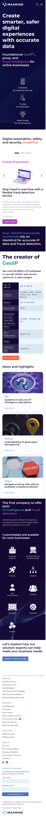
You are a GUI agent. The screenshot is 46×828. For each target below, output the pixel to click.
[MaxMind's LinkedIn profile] (7, 762)
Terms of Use (6, 808)
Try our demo (11, 358)
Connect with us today (15, 658)
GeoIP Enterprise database (12, 694)
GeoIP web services (9, 685)
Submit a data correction (11, 716)
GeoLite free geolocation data (13, 698)
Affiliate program (8, 737)
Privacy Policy (16, 808)
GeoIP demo (6, 709)
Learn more (10, 221)
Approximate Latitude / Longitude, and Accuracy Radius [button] (9, 320)
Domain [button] (6, 341)
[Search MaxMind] (37, 4)
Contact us (6, 758)
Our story (5, 746)
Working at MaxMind (10, 752)
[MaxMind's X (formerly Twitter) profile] (3, 762)
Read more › (10, 408)
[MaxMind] (13, 4)
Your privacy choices (9, 719)
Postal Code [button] (9, 308)
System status (7, 713)
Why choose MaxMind (10, 749)
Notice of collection (9, 722)
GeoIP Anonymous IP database (13, 691)
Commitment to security (11, 755)
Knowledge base (8, 706)
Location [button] (7, 295)
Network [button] (7, 302)
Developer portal (8, 734)
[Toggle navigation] (41, 4)
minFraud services (9, 682)
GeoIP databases (8, 688)
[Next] (40, 175)
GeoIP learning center (10, 725)
